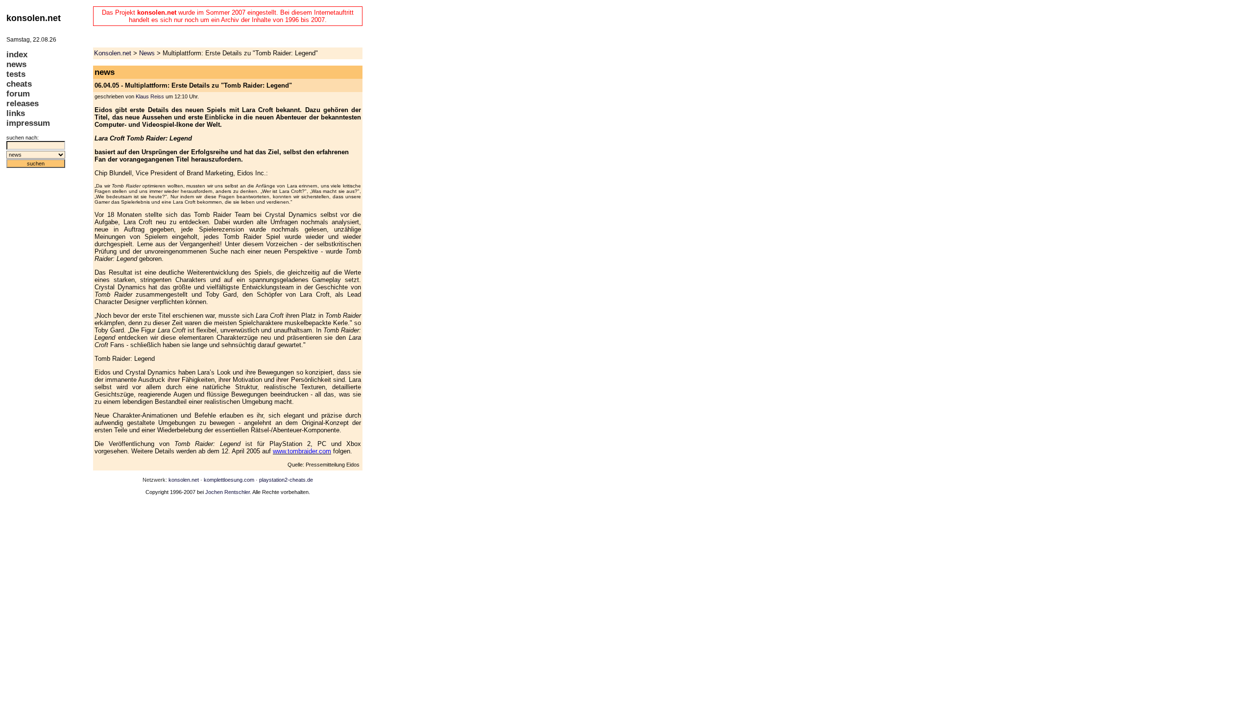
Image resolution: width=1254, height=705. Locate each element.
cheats (19, 84)
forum (18, 93)
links (15, 113)
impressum (28, 123)
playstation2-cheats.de (286, 480)
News (147, 53)
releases (22, 103)
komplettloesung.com (229, 480)
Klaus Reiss (150, 96)
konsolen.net (184, 480)
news (16, 64)
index (16, 54)
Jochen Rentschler (227, 492)
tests (15, 74)
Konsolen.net (112, 53)
